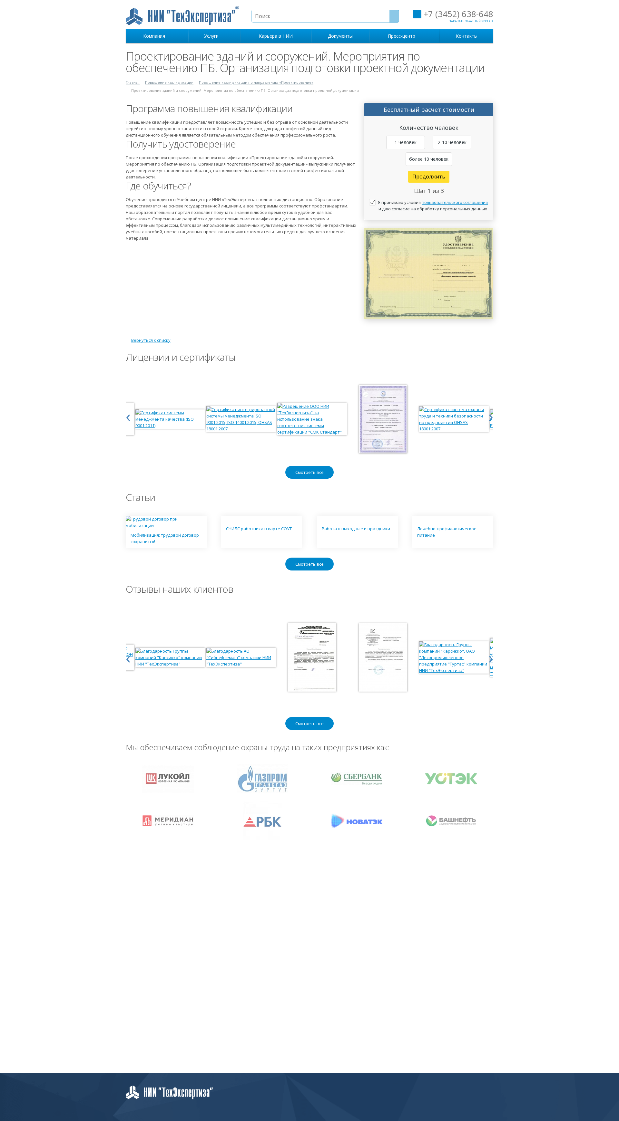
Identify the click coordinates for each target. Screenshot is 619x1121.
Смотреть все (309, 472)
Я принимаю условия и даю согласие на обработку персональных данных (433, 205)
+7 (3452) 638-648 (457, 14)
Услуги (212, 36)
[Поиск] (394, 16)
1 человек (406, 142)
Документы (340, 36)
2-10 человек (452, 142)
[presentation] (128, 416)
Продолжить (428, 176)
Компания (155, 36)
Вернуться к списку (151, 340)
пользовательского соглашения (455, 202)
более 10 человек (428, 159)
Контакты (466, 36)
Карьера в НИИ (276, 36)
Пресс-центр (403, 36)
